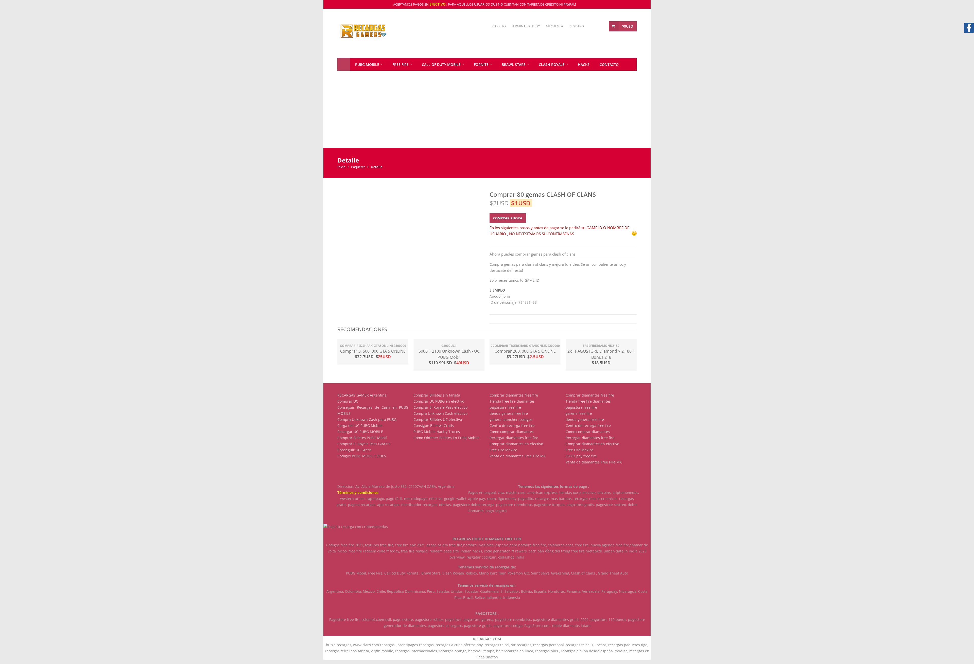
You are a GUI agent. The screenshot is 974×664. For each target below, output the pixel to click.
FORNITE (481, 64)
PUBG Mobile (367, 64)
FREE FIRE (400, 64)
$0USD (627, 26)
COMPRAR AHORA (507, 218)
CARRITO (499, 26)
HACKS (583, 64)
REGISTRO (576, 26)
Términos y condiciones (357, 492)
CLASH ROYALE (552, 64)
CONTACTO (609, 64)
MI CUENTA (554, 26)
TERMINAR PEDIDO (525, 26)
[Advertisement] (475, 112)
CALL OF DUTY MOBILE (441, 64)
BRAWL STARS (514, 64)
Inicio (341, 167)
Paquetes (358, 167)
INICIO (343, 64)
